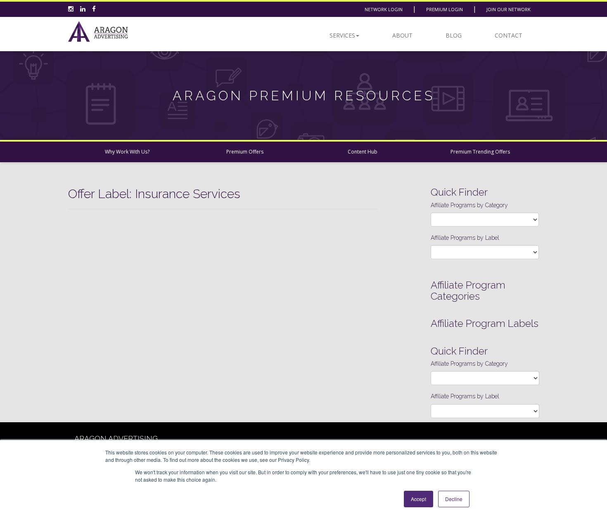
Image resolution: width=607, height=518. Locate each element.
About (402, 35)
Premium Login (444, 9)
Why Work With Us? (127, 151)
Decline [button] (453, 498)
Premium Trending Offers (480, 151)
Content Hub (362, 151)
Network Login (384, 9)
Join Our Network (508, 9)
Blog (454, 35)
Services (342, 35)
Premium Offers (244, 151)
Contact (508, 35)
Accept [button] (418, 498)
